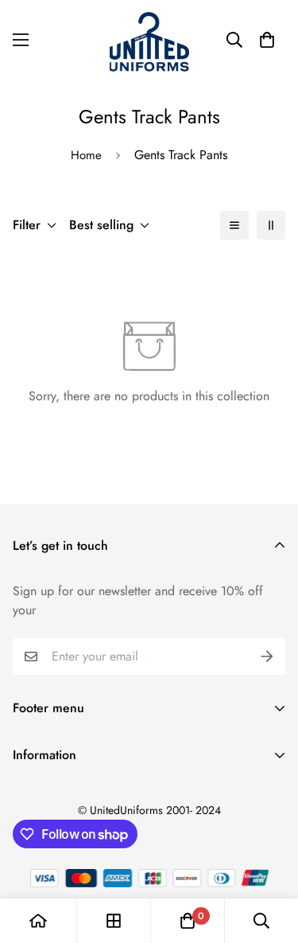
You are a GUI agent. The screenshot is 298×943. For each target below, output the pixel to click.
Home (86, 155)
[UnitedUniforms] (149, 40)
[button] (267, 39)
